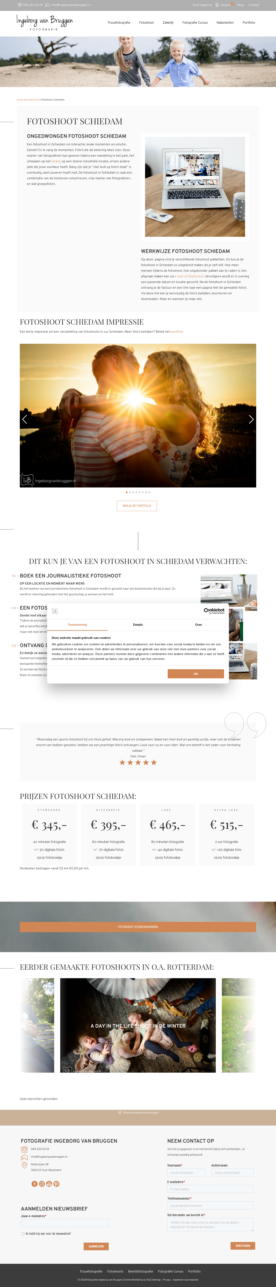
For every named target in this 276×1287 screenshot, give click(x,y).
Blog (240, 5)
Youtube (49, 1184)
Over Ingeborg (202, 5)
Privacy (167, 1280)
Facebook (35, 1184)
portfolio (177, 332)
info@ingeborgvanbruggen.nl (71, 5)
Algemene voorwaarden (185, 1280)
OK (196, 674)
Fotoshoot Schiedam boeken (138, 927)
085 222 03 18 (32, 5)
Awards (227, 5)
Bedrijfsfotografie (140, 1272)
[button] (24, 419)
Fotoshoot (146, 23)
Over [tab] (198, 624)
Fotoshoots (32, 100)
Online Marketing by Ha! (137, 1280)
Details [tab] (138, 624)
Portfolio (249, 23)
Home (20, 100)
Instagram (42, 1184)
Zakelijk (168, 23)
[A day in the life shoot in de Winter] (138, 1072)
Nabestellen (225, 23)
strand (56, 161)
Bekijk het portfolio (137, 506)
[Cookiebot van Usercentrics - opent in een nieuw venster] (206, 611)
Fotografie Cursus (195, 23)
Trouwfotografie (118, 23)
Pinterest (56, 1184)
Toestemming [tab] (77, 624)
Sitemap (156, 1280)
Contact (254, 5)
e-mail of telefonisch (189, 277)
